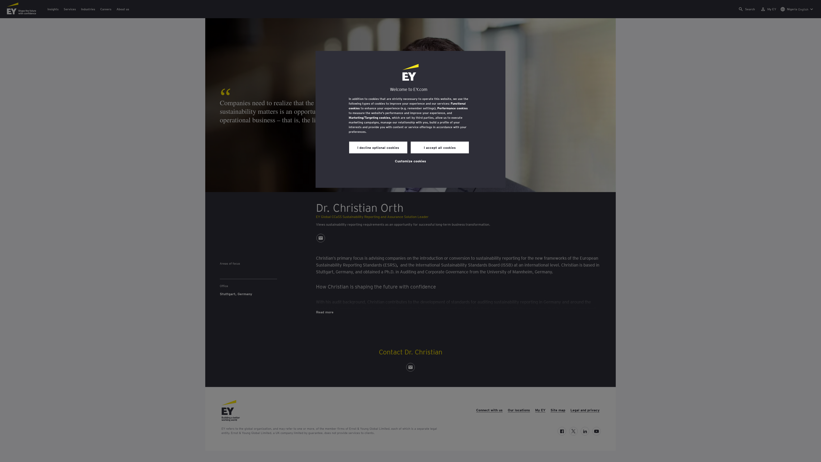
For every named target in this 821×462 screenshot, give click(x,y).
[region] (410, 119)
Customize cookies (410, 160)
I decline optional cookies (378, 147)
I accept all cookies (440, 147)
